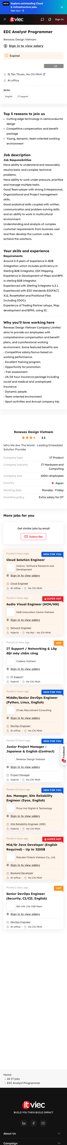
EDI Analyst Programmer (23, 1083)
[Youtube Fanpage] (43, 1124)
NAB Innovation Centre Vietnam (35, 612)
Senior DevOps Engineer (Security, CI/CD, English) (26, 896)
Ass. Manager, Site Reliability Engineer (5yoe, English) (29, 798)
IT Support (23, 96)
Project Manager (20, 775)
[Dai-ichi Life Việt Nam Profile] (10, 906)
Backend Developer (21, 873)
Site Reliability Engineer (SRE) (28, 824)
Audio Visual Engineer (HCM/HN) (32, 604)
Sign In (59, 19)
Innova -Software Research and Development (35, 567)
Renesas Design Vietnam (33, 432)
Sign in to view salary (26, 46)
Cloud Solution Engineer (25, 560)
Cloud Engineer (19, 583)
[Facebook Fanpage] (35, 1124)
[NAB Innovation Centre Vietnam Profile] (10, 612)
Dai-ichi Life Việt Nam (29, 906)
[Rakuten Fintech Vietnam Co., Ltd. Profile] (10, 857)
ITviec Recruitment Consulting (33, 710)
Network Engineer (20, 628)
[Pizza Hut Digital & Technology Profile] (10, 808)
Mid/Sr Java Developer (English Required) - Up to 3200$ (31, 847)
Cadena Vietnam (26, 661)
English (8, 96)
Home (7, 1074)
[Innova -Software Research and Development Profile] (10, 567)
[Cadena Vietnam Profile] (10, 661)
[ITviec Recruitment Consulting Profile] (10, 710)
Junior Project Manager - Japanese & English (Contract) (30, 749)
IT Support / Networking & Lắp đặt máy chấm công (31, 651)
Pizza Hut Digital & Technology (34, 808)
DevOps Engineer (20, 726)
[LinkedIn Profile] (25, 1124)
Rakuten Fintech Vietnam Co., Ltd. (35, 857)
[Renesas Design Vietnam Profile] (10, 759)
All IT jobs (13, 1079)
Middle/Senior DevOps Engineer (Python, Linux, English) (32, 700)
